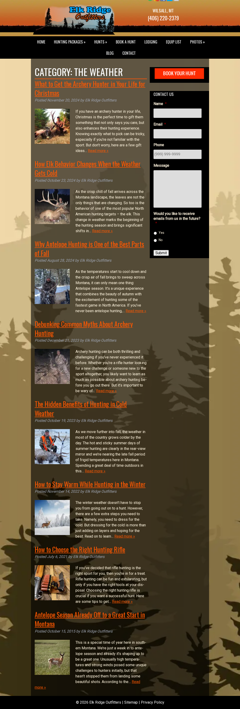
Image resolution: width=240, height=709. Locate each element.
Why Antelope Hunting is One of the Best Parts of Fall (89, 248)
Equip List (173, 42)
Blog (110, 53)
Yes (161, 233)
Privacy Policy (152, 702)
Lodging (150, 42)
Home (41, 42)
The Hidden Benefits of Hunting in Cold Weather (81, 408)
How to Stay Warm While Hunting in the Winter (90, 484)
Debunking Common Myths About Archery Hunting (84, 328)
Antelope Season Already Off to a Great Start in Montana (90, 619)
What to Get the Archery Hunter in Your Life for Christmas (90, 88)
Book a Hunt (126, 42)
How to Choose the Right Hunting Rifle (80, 549)
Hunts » (100, 42)
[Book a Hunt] (179, 80)
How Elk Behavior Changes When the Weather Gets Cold (88, 168)
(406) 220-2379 (163, 18)
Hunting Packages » (70, 42)
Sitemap (131, 702)
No (161, 240)
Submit (161, 253)
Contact (129, 53)
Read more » (98, 150)
